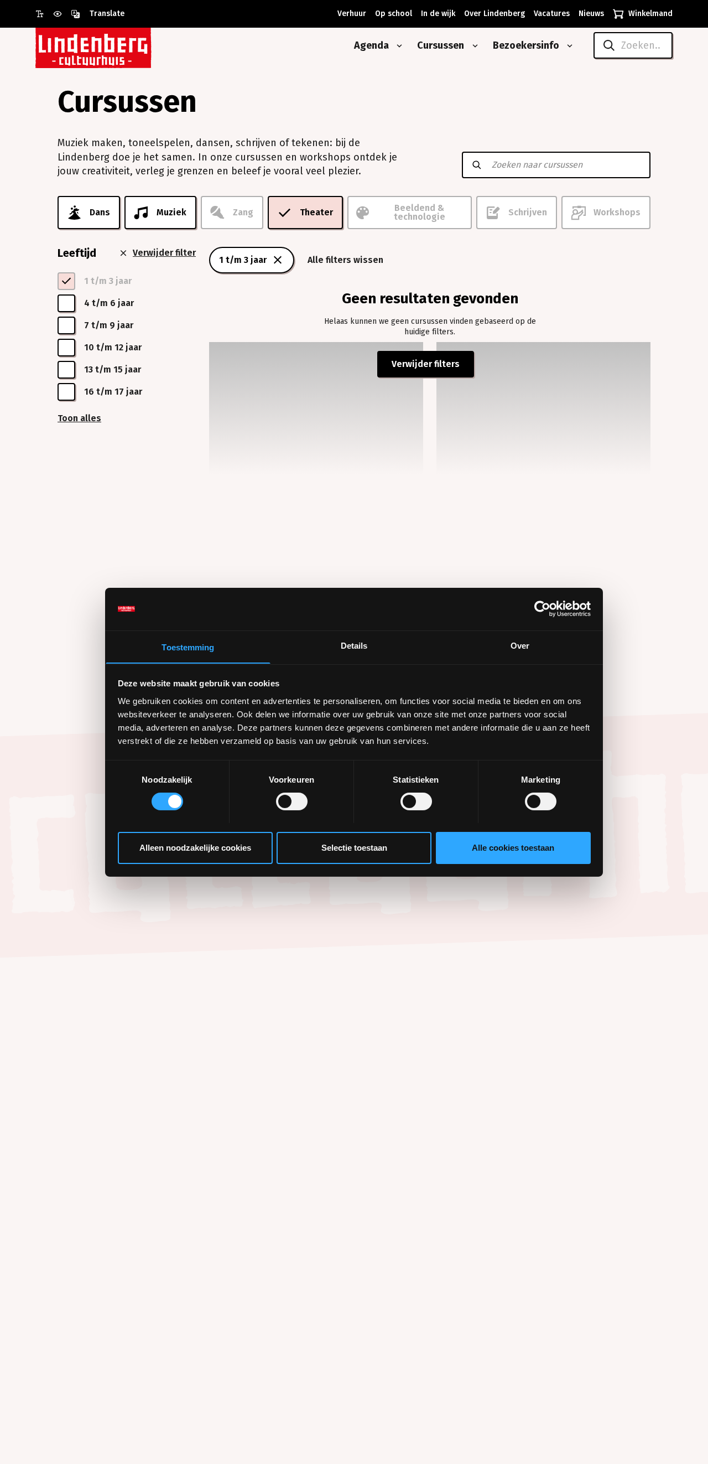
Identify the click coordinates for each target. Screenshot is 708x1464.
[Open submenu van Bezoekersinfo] (567, 46)
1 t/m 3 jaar (243, 260)
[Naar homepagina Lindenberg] (118, 46)
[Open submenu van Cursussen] (473, 46)
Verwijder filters (426, 364)
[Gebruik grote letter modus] (44, 14)
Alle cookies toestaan (513, 847)
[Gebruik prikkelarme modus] (62, 14)
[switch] (292, 801)
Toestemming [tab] (188, 646)
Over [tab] (520, 645)
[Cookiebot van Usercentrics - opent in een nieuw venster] (542, 609)
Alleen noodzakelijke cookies (195, 847)
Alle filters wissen (345, 260)
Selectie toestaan (354, 847)
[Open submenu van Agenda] (397, 46)
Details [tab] (354, 645)
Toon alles (79, 418)
